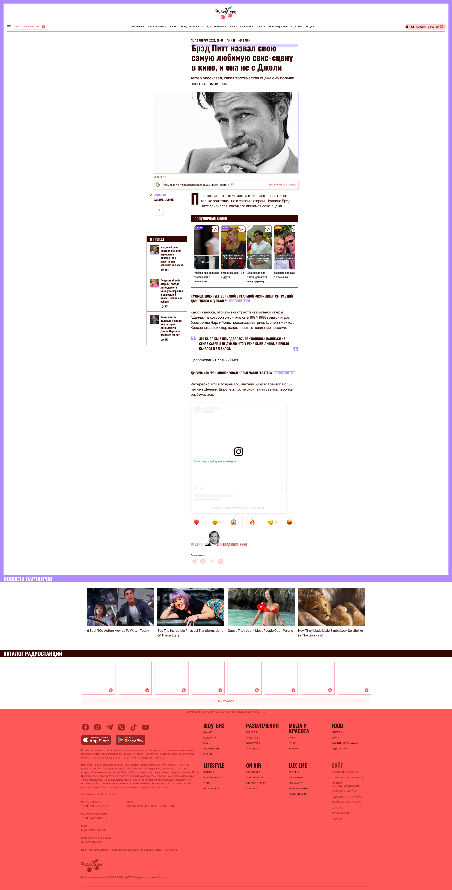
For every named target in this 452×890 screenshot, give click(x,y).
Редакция (337, 818)
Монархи (208, 732)
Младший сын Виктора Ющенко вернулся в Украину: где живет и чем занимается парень (171, 256)
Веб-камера (295, 783)
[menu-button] (9, 26)
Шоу (205, 743)
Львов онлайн (297, 794)
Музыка (208, 754)
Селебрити (209, 737)
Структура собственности (348, 777)
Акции (309, 26)
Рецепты (337, 732)
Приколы (251, 732)
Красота (294, 737)
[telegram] (194, 561)
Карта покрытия (298, 788)
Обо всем (209, 772)
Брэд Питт (230, 544)
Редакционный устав (344, 791)
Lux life (296, 26)
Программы (296, 777)
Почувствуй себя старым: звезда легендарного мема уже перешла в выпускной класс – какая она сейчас (171, 291)
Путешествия (211, 788)
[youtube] (145, 727)
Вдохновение (216, 26)
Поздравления (212, 777)
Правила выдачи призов (346, 802)
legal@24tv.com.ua (93, 830)
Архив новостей (341, 813)
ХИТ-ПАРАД (252, 788)
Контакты (337, 807)
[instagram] (97, 727)
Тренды (293, 748)
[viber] (221, 561)
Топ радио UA (278, 26)
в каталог (226, 701)
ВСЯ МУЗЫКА (253, 772)
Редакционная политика (347, 796)
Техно (207, 783)
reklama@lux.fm (91, 842)
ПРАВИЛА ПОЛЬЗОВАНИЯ (345, 772)
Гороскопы (253, 743)
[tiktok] (133, 727)
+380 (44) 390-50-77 (95, 818)
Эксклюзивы (211, 748)
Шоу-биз (138, 26)
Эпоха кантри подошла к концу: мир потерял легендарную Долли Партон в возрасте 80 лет (171, 326)
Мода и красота (192, 26)
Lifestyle (246, 26)
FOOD (233, 26)
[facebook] (203, 561)
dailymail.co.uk (164, 199)
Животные (252, 737)
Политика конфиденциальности (345, 784)
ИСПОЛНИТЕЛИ (254, 777)
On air (261, 26)
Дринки (336, 737)
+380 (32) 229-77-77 (94, 806)
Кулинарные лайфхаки (345, 743)
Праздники (252, 748)
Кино (173, 26)
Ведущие (294, 772)
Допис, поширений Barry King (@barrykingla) (238, 507)
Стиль (292, 743)
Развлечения (157, 26)
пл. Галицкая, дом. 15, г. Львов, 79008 (151, 806)
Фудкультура (339, 748)
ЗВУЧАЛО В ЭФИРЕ (256, 783)
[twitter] (212, 561)
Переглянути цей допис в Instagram (215, 461)
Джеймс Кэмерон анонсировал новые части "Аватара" (232, 373)
